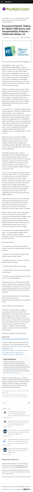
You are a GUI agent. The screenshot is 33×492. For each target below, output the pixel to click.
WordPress (12, 489)
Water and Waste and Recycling (11, 387)
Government (10, 383)
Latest (4, 408)
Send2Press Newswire (16, 346)
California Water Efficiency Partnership (19, 380)
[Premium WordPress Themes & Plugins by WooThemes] (26, 489)
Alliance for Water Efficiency (11, 378)
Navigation (8, 1)
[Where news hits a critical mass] (16, 10)
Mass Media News (25, 37)
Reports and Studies (21, 383)
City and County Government (10, 381)
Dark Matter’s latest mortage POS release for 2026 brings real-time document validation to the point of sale (19, 413)
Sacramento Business (8, 385)
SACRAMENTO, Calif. (21, 385)
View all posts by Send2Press (11, 373)
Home (11, 18)
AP (21, 378)
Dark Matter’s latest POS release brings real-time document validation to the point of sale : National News (18, 422)
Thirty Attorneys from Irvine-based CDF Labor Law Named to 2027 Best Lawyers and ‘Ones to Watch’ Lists (18, 432)
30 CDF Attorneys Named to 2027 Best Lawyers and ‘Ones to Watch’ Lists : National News (18, 450)
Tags (9, 408)
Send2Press (6, 37)
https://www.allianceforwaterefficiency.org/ (15, 339)
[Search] (29, 403)
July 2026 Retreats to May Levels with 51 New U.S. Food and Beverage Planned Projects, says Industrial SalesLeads (19, 441)
